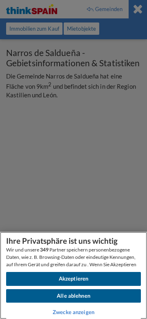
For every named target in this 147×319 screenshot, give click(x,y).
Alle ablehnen (73, 295)
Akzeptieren (73, 278)
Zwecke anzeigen (73, 312)
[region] (73, 275)
